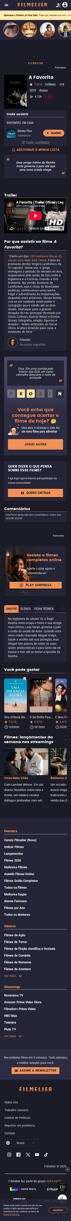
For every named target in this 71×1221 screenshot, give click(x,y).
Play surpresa (39, 585)
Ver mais (10, 976)
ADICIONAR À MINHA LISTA (38, 150)
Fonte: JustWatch (37, 142)
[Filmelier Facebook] (18, 1155)
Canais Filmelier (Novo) (20, 840)
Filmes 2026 (12, 860)
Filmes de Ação (14, 935)
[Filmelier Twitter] (27, 1155)
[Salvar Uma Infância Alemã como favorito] (24, 678)
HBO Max (10, 1016)
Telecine (10, 1022)
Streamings (12, 987)
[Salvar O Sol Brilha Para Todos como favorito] (50, 678)
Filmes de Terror (15, 942)
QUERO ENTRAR (38, 493)
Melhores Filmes (15, 867)
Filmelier (25, 340)
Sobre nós (11, 1102)
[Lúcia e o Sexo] (47, 29)
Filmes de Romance (17, 962)
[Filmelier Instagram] (9, 1155)
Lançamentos (13, 853)
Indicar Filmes (14, 847)
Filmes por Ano (14, 908)
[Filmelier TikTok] (46, 1155)
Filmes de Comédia (17, 955)
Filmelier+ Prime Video (20, 1009)
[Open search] (62, 1198)
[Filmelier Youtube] (37, 1155)
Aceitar (58, 1210)
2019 (33, 90)
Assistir (56, 133)
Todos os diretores (17, 914)
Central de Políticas (11, 1214)
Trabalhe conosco (16, 1110)
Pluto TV (10, 1029)
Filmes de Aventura (17, 969)
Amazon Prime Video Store (22, 1002)
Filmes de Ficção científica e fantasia (29, 949)
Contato (10, 1133)
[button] (34, 1143)
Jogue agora (35, 444)
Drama (44, 90)
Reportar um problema (20, 1125)
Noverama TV (13, 995)
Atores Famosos (15, 901)
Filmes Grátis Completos (21, 881)
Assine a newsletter (38, 1070)
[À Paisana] (11, 29)
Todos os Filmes (15, 887)
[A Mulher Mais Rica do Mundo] (29, 29)
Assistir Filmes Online (19, 874)
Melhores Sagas (15, 894)
